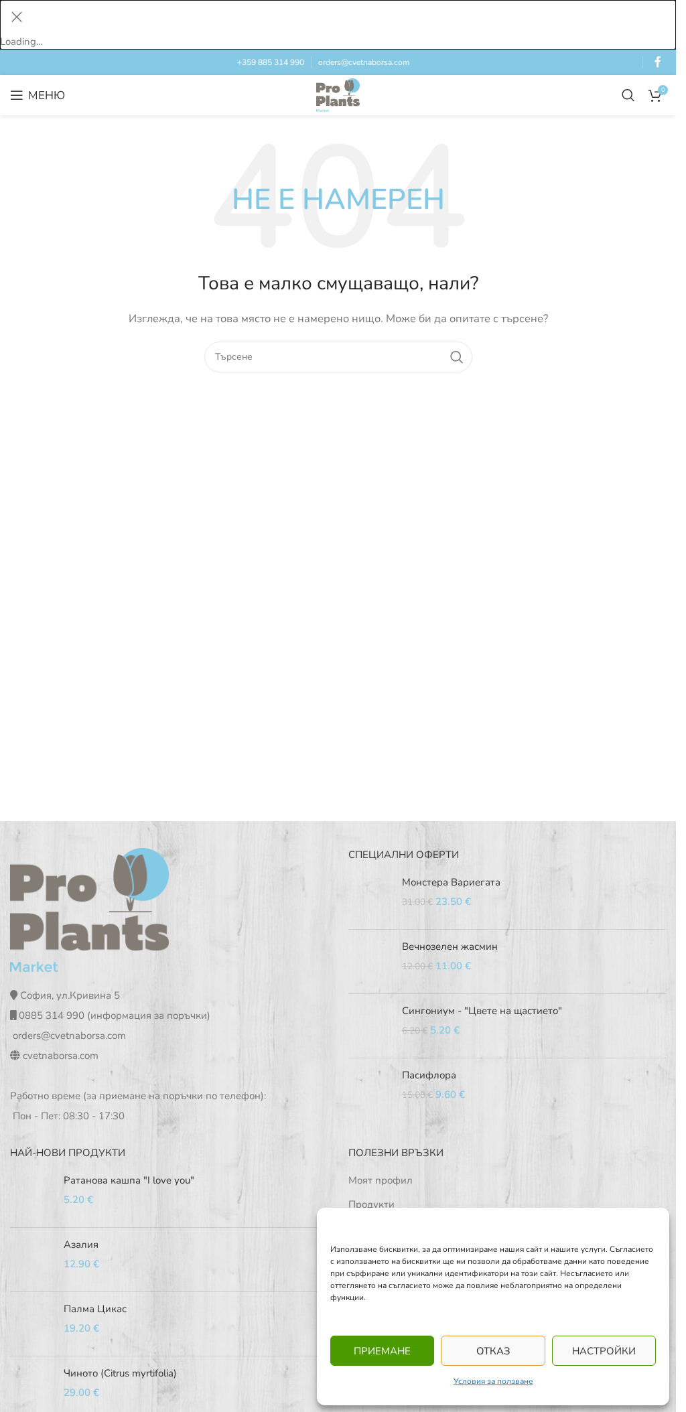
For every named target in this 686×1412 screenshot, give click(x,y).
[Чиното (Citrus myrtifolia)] (32, 1388)
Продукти (371, 1204)
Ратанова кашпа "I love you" (129, 1180)
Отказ (493, 1351)
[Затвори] (16, 16)
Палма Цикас (95, 1309)
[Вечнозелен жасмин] (370, 961)
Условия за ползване (493, 1381)
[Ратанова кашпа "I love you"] (32, 1195)
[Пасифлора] (370, 1090)
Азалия (81, 1244)
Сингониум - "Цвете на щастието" (482, 1010)
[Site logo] (337, 94)
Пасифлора (429, 1075)
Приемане (382, 1351)
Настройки (604, 1351)
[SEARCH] (456, 357)
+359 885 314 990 (270, 62)
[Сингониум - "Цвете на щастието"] (370, 1026)
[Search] (628, 95)
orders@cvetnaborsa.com (363, 62)
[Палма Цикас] (32, 1324)
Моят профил (380, 1180)
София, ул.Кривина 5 (70, 995)
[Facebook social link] (658, 62)
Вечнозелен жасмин (450, 946)
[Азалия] (32, 1259)
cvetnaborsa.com (60, 1055)
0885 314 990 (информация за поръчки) (114, 1015)
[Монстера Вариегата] (370, 897)
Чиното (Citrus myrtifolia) (120, 1373)
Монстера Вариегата (451, 882)
